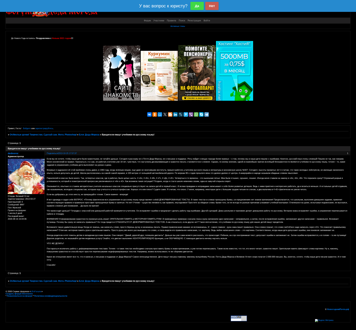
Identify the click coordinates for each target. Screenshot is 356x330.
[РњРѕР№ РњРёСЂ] (160, 114)
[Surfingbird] (186, 114)
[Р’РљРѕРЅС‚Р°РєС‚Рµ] (149, 114)
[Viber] (191, 114)
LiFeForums (36, 291)
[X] (165, 114)
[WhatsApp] (196, 114)
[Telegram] (206, 114)
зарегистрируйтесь (44, 128)
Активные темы (177, 26)
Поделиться (52, 153)
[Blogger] (170, 114)
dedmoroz (13, 153)
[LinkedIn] (175, 114)
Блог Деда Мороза (89, 134)
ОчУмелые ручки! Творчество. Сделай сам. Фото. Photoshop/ (43, 134)
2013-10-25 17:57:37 (67, 153)
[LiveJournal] (180, 114)
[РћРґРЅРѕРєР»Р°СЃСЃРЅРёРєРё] (154, 114)
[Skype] (201, 114)
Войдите (27, 128)
